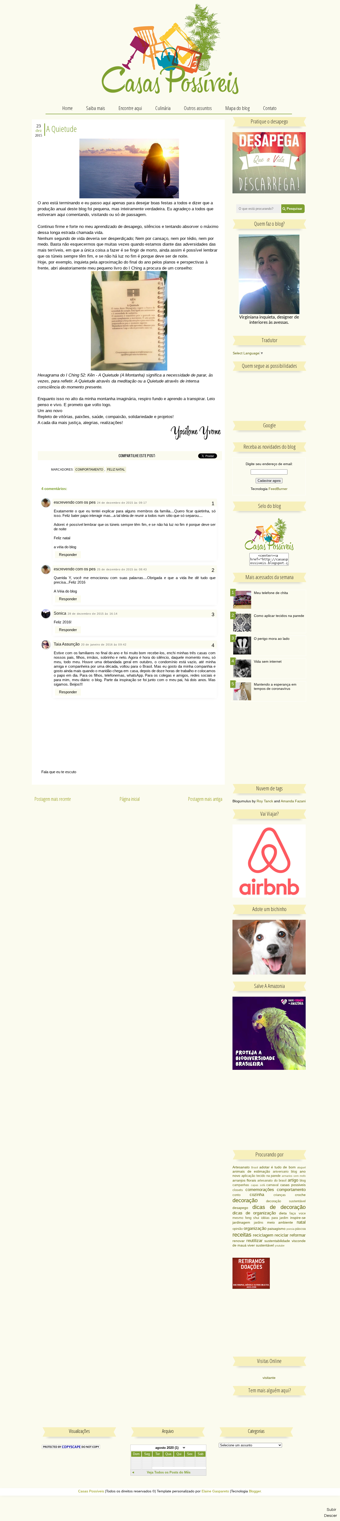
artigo (293, 1180)
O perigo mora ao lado (271, 639)
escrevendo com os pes (75, 502)
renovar (238, 1241)
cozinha (257, 1194)
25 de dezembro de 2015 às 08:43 (122, 569)
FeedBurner (278, 489)
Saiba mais (95, 108)
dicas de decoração (279, 1207)
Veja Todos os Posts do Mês (168, 1472)
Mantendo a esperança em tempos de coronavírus (275, 686)
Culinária (162, 108)
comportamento (89, 469)
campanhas (240, 1185)
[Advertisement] (269, 746)
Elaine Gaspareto (215, 1491)
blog (303, 1180)
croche (300, 1195)
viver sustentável (260, 1245)
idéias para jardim (274, 1218)
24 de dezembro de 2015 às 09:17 (122, 502)
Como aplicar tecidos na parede (279, 616)
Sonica (60, 613)
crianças (280, 1195)
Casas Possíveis (91, 1491)
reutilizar (254, 1240)
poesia (290, 1228)
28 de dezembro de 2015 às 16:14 (92, 613)
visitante (269, 1378)
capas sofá (258, 1185)
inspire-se (298, 1218)
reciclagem (263, 1235)
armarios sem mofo (294, 1175)
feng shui (252, 1218)
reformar (298, 1235)
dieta (283, 1213)
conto (236, 1195)
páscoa (300, 1229)
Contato (270, 108)
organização (255, 1228)
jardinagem (241, 1222)
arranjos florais (244, 1180)
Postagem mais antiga (205, 799)
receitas (241, 1235)
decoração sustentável (286, 1201)
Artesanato (241, 1167)
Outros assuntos (198, 108)
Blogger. (255, 1491)
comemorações (259, 1189)
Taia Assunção (67, 644)
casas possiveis (293, 1185)
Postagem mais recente (52, 799)
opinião (237, 1229)
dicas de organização (254, 1213)
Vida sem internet (268, 661)
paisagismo (276, 1229)
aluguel (301, 1167)
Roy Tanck (265, 801)
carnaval (272, 1185)
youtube (279, 1245)
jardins (258, 1222)
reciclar (281, 1235)
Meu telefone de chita (271, 593)
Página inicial (129, 799)
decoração (245, 1200)
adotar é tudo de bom (277, 1167)
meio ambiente (280, 1222)
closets (237, 1190)
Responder (68, 554)
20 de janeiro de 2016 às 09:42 (103, 644)
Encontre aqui (130, 108)
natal (301, 1222)
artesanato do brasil (271, 1180)
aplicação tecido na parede (261, 1176)
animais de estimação (251, 1171)
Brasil (254, 1167)
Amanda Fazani (293, 801)
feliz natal (116, 469)
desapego (240, 1208)
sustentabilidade (277, 1241)
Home (67, 108)
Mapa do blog (237, 108)
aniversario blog (285, 1171)
